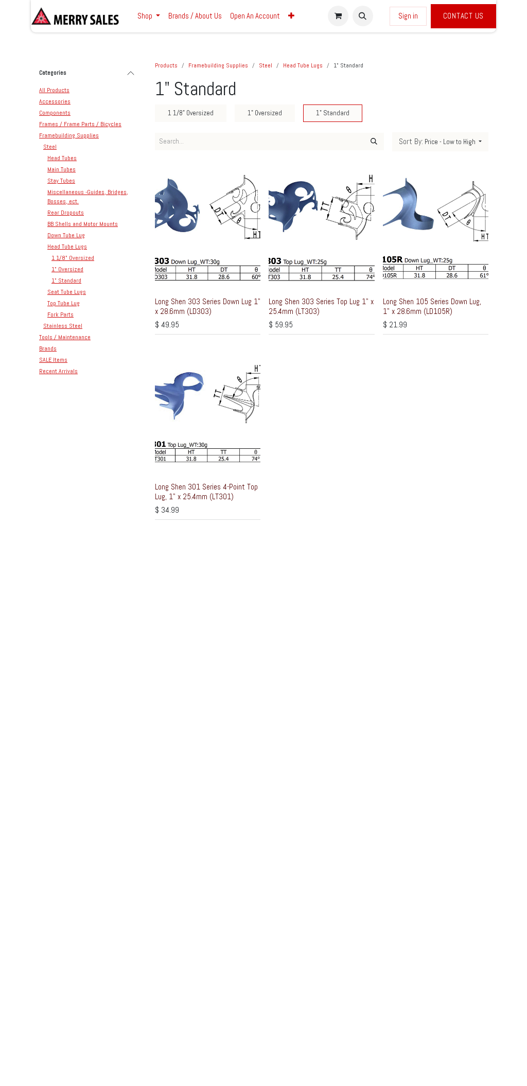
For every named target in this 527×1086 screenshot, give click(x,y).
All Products (54, 90)
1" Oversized (67, 269)
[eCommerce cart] (338, 16)
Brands (48, 348)
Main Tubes (61, 169)
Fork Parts (60, 314)
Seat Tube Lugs (66, 292)
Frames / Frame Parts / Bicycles (80, 124)
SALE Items (53, 360)
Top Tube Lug (63, 303)
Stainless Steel (62, 326)
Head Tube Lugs (67, 246)
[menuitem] (148, 16)
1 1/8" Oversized (72, 258)
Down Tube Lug (66, 235)
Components (55, 113)
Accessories (55, 101)
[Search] (374, 141)
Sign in (408, 16)
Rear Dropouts (65, 212)
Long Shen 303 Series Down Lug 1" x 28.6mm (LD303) (207, 306)
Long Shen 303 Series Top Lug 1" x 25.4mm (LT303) (321, 306)
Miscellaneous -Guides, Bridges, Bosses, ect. (87, 196)
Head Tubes (62, 158)
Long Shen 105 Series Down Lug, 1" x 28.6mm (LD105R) (432, 306)
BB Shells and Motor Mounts (82, 224)
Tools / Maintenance (65, 337)
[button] (363, 16)
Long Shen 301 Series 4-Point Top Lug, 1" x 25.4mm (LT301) (206, 491)
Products (166, 65)
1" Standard (66, 280)
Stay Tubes (61, 181)
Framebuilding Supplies (69, 135)
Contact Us (463, 16)
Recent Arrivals (58, 371)
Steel (50, 147)
